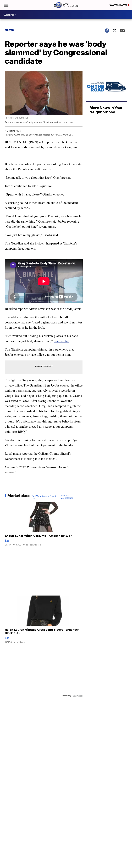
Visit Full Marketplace (66, 496)
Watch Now (118, 5)
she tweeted (61, 341)
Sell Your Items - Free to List (44, 497)
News (9, 30)
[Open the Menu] (6, 5)
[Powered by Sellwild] (77, 696)
